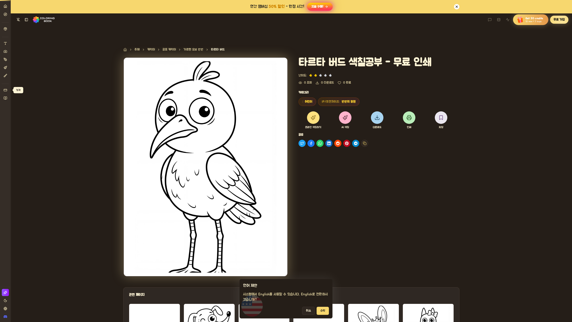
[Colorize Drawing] (5, 67)
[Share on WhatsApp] (320, 143)
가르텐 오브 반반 (193, 49)
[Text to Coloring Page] (5, 43)
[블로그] (5, 98)
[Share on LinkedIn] (328, 143)
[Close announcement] (456, 6)
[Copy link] (364, 143)
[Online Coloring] (5, 75)
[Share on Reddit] (337, 143)
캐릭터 (151, 49)
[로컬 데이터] (498, 19)
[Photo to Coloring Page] (5, 51)
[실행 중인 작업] (507, 19)
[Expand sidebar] (26, 20)
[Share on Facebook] (311, 143)
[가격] (5, 90)
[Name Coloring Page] (5, 59)
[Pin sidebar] (18, 20)
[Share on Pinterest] (346, 143)
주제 (137, 49)
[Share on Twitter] (302, 143)
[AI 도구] (5, 28)
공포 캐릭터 (169, 49)
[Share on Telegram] (355, 143)
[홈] (5, 6)
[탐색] (5, 14)
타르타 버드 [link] (218, 49)
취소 (308, 310)
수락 (322, 310)
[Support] (489, 19)
